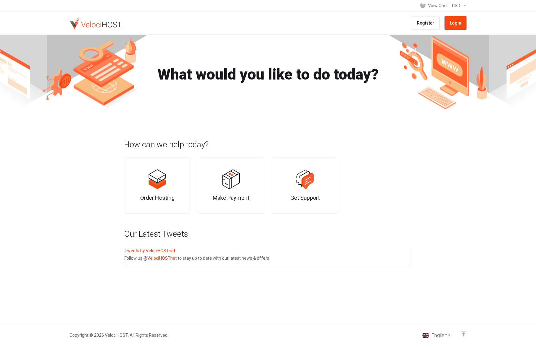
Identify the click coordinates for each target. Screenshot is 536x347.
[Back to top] (463, 333)
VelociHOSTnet (162, 258)
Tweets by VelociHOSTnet (149, 250)
